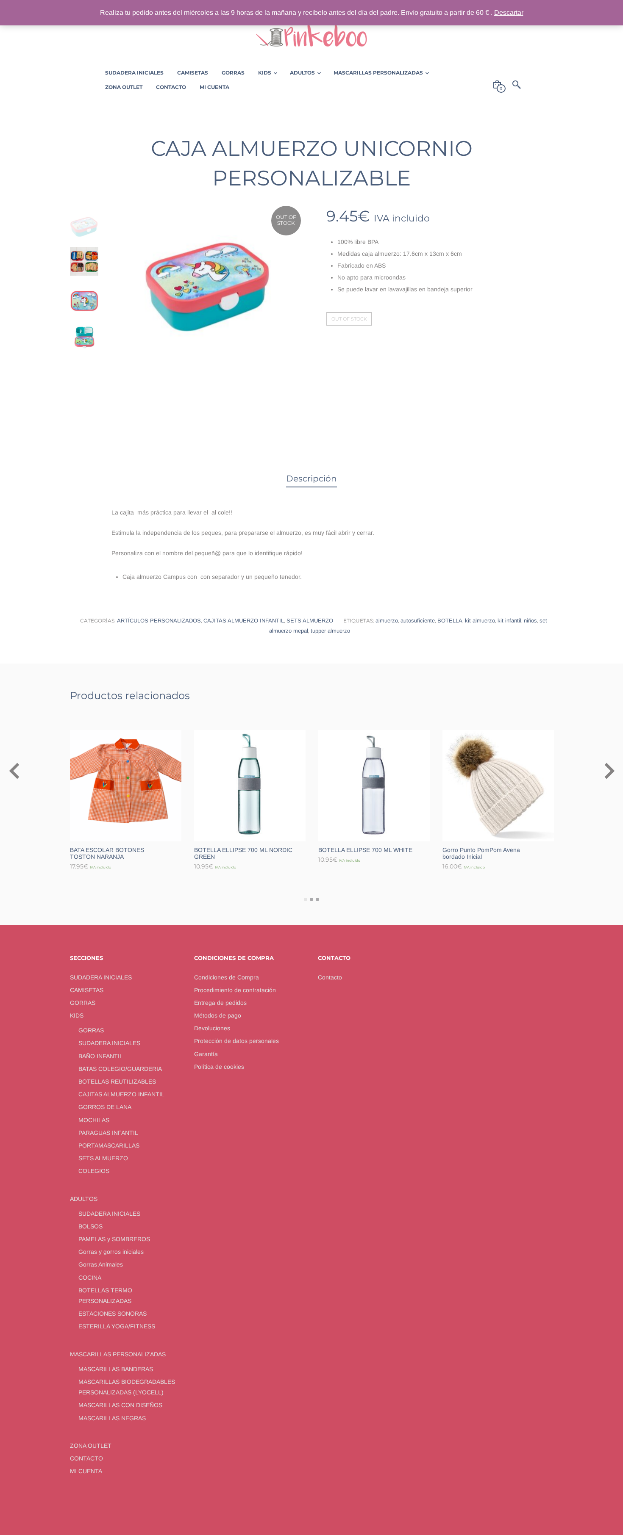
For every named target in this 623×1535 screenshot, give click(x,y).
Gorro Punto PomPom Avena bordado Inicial (481, 853)
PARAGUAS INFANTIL (108, 1132)
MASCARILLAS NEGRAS (112, 1418)
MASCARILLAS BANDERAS (115, 1369)
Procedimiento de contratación (235, 990)
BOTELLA (449, 620)
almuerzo (386, 620)
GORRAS (82, 1002)
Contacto (330, 977)
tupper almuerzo (330, 631)
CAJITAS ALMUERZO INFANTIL (243, 620)
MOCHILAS (93, 1120)
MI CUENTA (86, 1471)
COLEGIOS (93, 1170)
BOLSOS (90, 1226)
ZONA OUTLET (90, 1445)
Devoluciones (212, 1028)
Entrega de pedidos (220, 1002)
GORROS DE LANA (104, 1107)
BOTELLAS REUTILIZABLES (117, 1081)
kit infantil (509, 620)
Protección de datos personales (236, 1040)
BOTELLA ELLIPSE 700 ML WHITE (365, 849)
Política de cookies (219, 1066)
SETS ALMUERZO (309, 620)
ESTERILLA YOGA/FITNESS (116, 1326)
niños (530, 620)
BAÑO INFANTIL (100, 1056)
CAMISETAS (86, 990)
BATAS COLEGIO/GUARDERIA (120, 1068)
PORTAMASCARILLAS (108, 1145)
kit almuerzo (480, 620)
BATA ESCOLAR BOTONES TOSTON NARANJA (107, 853)
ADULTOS (83, 1198)
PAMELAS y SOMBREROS (114, 1239)
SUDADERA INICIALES (101, 977)
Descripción (311, 478)
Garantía (206, 1054)
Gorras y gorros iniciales (111, 1251)
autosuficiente (417, 620)
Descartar (508, 12)
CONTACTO (86, 1458)
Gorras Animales (100, 1264)
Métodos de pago (217, 1015)
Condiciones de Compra (226, 977)
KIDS (76, 1015)
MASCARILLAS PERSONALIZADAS (118, 1354)
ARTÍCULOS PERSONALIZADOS (159, 620)
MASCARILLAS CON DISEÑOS (120, 1405)
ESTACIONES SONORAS (112, 1313)
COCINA (89, 1277)
